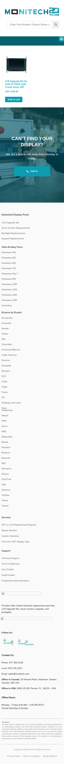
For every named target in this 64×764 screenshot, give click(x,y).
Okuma (5, 474)
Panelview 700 (9, 268)
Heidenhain (7, 410)
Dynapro (6, 371)
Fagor (4, 387)
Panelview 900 (9, 279)
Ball (3, 339)
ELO (4, 376)
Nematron (6, 468)
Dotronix (6, 360)
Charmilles (7, 344)
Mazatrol (6, 447)
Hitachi (5, 415)
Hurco (4, 426)
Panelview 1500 (9, 300)
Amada (5, 328)
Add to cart (14, 99)
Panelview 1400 (9, 295)
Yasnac (5, 505)
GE (3, 397)
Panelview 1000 (9, 284)
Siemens (6, 490)
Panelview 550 (9, 257)
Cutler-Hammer (9, 355)
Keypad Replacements (13, 238)
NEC (4, 463)
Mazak (5, 442)
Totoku (5, 500)
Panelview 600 (9, 263)
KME (4, 431)
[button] (61, 39)
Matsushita (7, 436)
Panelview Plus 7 (10, 273)
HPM (4, 421)
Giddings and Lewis (11, 402)
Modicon (6, 452)
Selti (4, 484)
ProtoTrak (6, 479)
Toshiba (5, 495)
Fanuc (5, 392)
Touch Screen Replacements (16, 228)
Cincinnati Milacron (11, 349)
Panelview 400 (9, 252)
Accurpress (7, 318)
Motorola (6, 458)
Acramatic (6, 323)
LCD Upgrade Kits (10, 222)
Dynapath (6, 365)
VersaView (7, 305)
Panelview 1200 (9, 289)
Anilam (5, 333)
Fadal (4, 381)
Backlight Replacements (13, 233)
